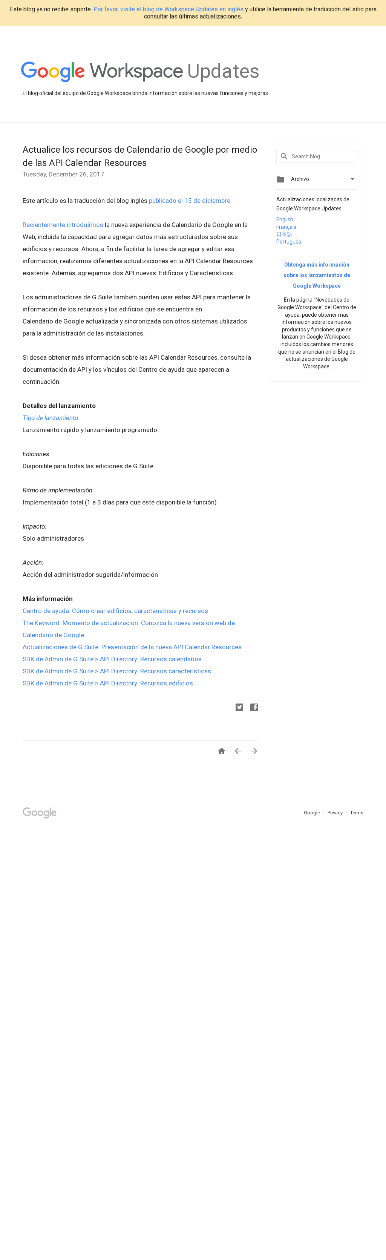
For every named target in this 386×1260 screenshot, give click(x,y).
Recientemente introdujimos (63, 224)
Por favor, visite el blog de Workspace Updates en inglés (168, 9)
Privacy (336, 812)
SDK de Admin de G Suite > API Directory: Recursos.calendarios (112, 659)
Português (288, 242)
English (284, 219)
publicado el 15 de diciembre (189, 200)
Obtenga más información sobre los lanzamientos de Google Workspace (316, 275)
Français (286, 227)
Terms (356, 812)
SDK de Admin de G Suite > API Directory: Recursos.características (117, 671)
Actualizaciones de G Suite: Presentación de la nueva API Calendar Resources (132, 647)
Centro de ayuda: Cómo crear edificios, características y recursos (115, 611)
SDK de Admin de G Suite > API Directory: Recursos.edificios (108, 683)
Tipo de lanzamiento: (51, 418)
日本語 (284, 234)
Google (312, 812)
